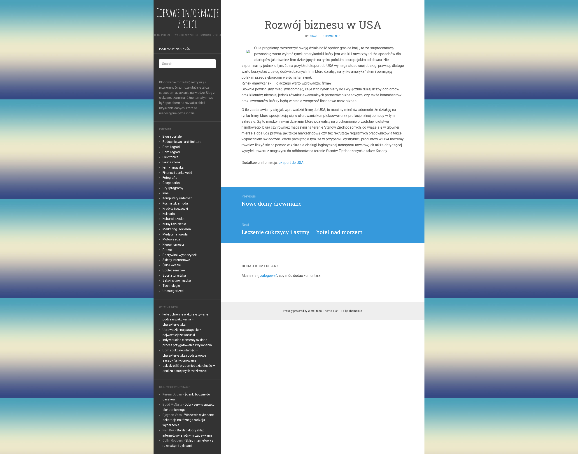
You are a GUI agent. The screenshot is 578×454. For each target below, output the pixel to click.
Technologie (171, 285)
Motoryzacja (171, 239)
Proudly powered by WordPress (302, 311)
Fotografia (170, 177)
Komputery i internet (177, 198)
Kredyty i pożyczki (175, 208)
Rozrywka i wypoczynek (180, 255)
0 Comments (331, 36)
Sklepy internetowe (176, 260)
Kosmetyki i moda (175, 203)
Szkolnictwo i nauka (177, 280)
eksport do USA (291, 162)
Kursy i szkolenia (174, 224)
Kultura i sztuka (173, 219)
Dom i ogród (171, 147)
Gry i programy (173, 188)
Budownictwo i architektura (182, 141)
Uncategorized (173, 291)
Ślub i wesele (172, 265)
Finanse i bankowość (177, 172)
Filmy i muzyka (173, 167)
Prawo (167, 250)
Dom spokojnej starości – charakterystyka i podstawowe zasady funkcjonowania (184, 355)
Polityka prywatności (175, 48)
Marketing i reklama (177, 229)
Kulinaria (169, 214)
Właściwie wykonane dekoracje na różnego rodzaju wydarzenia (188, 420)
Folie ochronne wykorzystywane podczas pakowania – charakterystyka (185, 320)
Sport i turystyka (174, 275)
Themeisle (355, 311)
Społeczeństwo (174, 270)
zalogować (268, 275)
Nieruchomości (173, 244)
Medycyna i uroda (175, 234)
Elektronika (170, 157)
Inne (166, 193)
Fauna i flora (171, 162)
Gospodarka (171, 183)
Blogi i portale (172, 136)
